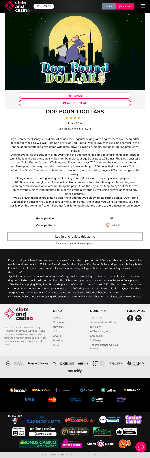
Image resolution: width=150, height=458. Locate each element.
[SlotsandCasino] (17, 6)
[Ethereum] (64, 390)
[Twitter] (138, 318)
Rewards (58, 326)
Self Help (95, 340)
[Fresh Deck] (116, 363)
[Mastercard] (52, 399)
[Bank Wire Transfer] (98, 399)
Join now (125, 6)
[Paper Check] (120, 399)
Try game (75, 95)
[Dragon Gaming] (38, 363)
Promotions (59, 322)
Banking (58, 340)
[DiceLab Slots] (67, 363)
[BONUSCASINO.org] (38, 443)
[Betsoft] (98, 363)
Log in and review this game (75, 236)
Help (56, 345)
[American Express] (75, 399)
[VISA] (30, 399)
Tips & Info (96, 317)
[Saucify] (75, 370)
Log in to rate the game (75, 129)
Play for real (75, 103)
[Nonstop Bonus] (75, 431)
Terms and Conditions (103, 322)
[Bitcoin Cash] (41, 390)
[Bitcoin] (18, 390)
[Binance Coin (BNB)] (132, 390)
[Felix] (135, 363)
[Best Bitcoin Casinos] (103, 431)
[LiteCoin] (86, 390)
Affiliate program (100, 331)
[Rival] (19, 363)
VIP (55, 331)
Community (96, 335)
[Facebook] (130, 318)
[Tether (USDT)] (109, 390)
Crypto (57, 335)
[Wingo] (82, 363)
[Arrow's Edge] (54, 363)
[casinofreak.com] (72, 443)
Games (57, 317)
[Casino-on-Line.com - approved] (126, 431)
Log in (109, 6)
